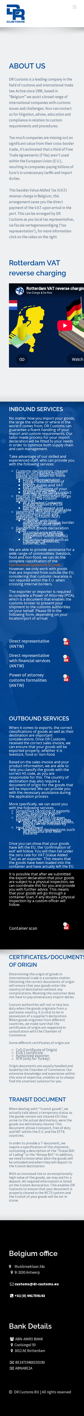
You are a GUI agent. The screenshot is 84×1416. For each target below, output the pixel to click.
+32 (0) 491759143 (30, 1295)
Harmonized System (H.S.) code (34, 564)
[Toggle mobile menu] (75, 6)
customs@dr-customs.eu (37, 1284)
